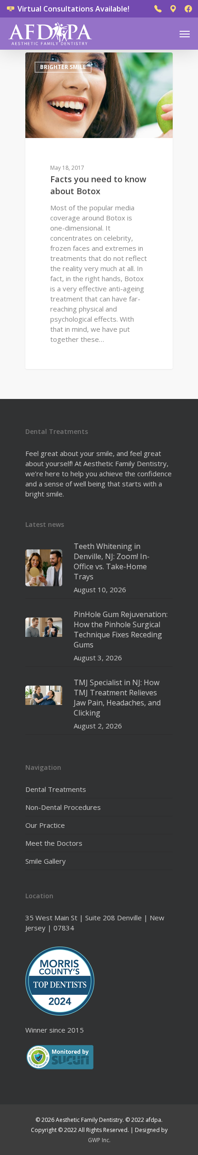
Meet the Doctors (53, 843)
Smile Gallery (45, 861)
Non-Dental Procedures (63, 807)
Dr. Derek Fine (62, 63)
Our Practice (45, 825)
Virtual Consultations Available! (72, 9)
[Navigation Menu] (185, 33)
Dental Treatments (55, 789)
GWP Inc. (99, 1140)
